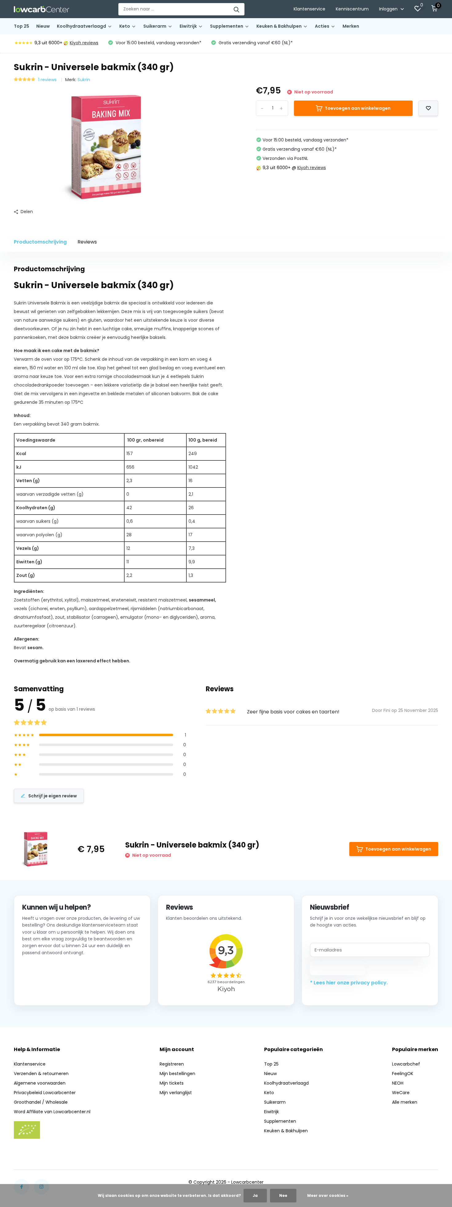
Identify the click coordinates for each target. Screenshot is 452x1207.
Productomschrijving (40, 241)
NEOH (397, 1083)
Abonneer (338, 968)
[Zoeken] (236, 9)
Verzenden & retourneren (41, 1073)
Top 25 (21, 26)
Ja (255, 1195)
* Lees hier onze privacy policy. (349, 982)
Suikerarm (154, 26)
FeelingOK (402, 1073)
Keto (124, 26)
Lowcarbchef (406, 1064)
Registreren (172, 1064)
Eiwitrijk (188, 26)
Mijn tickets (172, 1083)
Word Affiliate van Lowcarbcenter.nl (52, 1112)
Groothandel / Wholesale (41, 1102)
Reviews (87, 241)
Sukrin (83, 80)
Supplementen (226, 26)
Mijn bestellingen (177, 1073)
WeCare (401, 1093)
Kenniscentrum (352, 9)
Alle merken (404, 1102)
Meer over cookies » (327, 1195)
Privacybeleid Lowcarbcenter (45, 1093)
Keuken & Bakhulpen (279, 26)
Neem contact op (50, 989)
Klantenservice (309, 9)
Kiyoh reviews (84, 43)
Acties (322, 26)
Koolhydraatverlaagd (81, 26)
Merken (351, 26)
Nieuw (43, 26)
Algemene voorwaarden (39, 1083)
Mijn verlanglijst (176, 1093)
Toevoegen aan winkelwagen (358, 108)
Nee (283, 1195)
